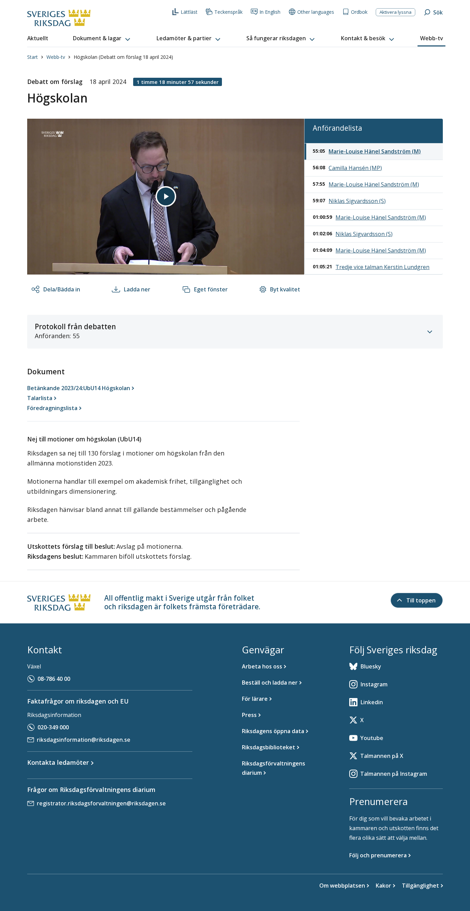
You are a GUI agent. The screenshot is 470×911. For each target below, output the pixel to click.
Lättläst (189, 12)
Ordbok (359, 12)
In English (269, 12)
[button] (102, 38)
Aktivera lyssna (396, 12)
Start (32, 57)
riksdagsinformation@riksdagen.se (83, 739)
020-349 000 (53, 727)
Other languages (315, 12)
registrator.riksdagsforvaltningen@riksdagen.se (101, 803)
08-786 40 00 (54, 679)
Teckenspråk (228, 12)
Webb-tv (55, 57)
